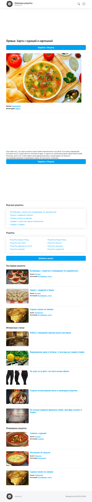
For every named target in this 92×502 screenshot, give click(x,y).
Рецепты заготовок (18, 243)
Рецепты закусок (55, 243)
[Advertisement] (46, 23)
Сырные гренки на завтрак (21, 218)
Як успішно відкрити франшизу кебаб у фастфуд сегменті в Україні (56, 411)
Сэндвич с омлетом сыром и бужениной (26, 221)
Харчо (17, 108)
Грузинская (16, 106)
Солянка (41, 439)
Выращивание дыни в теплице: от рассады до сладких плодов (57, 352)
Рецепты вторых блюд (57, 240)
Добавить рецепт (46, 258)
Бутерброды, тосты (45, 276)
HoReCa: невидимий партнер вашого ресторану (50, 332)
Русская (38, 274)
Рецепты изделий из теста (21, 246)
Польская (38, 456)
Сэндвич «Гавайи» (17, 224)
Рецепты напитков (55, 246)
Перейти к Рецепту (46, 47)
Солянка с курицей (38, 433)
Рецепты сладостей (56, 249)
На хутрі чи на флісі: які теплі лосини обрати (49, 371)
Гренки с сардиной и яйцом (21, 215)
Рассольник (42, 458)
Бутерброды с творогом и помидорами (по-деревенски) (33, 212)
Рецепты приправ (17, 249)
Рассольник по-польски (40, 452)
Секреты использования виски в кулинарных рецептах (53, 390)
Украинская (39, 313)
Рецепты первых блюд (19, 240)
